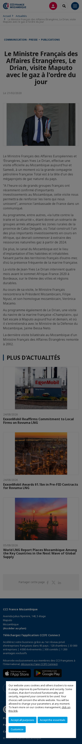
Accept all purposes (22, 720)
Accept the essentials (52, 720)
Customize (17, 729)
